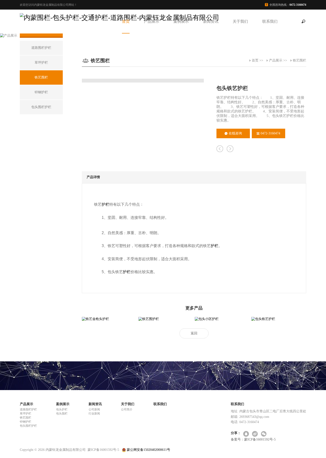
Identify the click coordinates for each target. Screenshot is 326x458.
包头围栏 (62, 413)
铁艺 (111, 246)
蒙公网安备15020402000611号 (148, 450)
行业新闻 (94, 413)
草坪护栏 (25, 413)
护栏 (105, 204)
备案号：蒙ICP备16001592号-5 (253, 439)
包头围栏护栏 (28, 425)
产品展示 (151, 21)
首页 (126, 21)
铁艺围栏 (299, 60)
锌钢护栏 (25, 421)
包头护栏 (62, 409)
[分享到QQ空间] (246, 434)
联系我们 (270, 21)
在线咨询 (235, 133)
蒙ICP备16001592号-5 (103, 450)
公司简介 (126, 409)
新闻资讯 (210, 21)
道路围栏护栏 (28, 409)
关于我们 (240, 21)
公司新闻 (94, 409)
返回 (194, 333)
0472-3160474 (270, 133)
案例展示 (181, 21)
